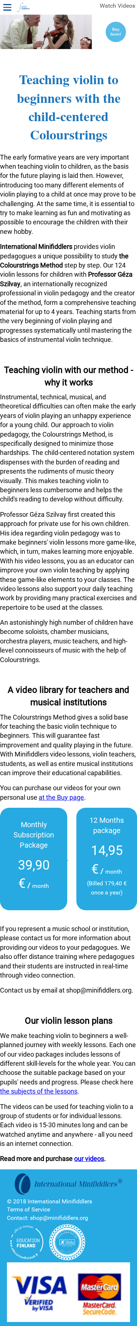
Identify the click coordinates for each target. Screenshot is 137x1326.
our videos (89, 1158)
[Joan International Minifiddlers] (23, 7)
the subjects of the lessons (38, 1091)
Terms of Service (28, 1209)
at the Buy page (61, 797)
